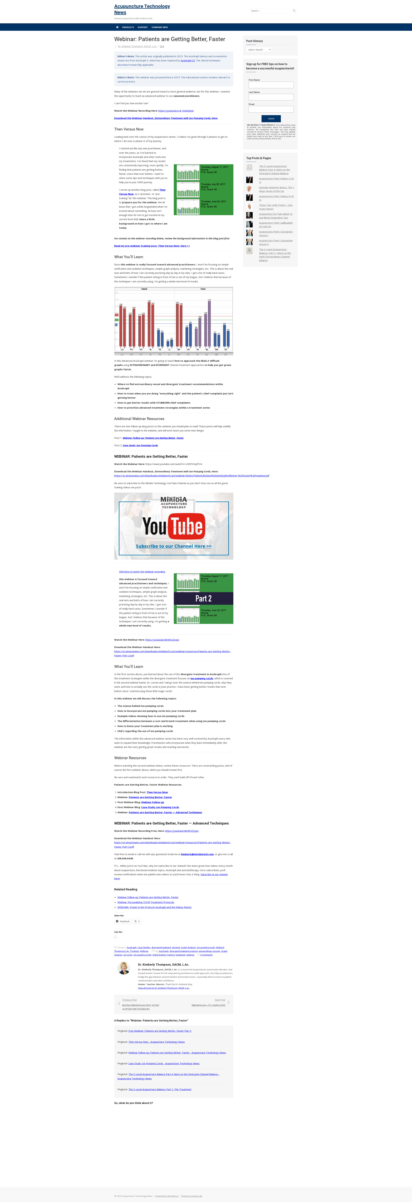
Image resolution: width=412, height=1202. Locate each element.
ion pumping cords (206, 947)
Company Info (160, 27)
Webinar (144, 951)
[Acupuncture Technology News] (117, 27)
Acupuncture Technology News (142, 9)
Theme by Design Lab (191, 1196)
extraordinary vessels (209, 951)
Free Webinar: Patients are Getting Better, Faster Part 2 (159, 1030)
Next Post (208, 1002)
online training (159, 954)
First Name (254, 80)
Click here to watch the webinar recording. (142, 571)
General (176, 947)
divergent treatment (161, 947)
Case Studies (144, 947)
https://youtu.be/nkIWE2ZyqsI (162, 639)
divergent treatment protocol (184, 951)
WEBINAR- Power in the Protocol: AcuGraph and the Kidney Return (154, 907)
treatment (180, 954)
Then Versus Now (157, 792)
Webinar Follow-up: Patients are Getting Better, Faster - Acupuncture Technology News (177, 1052)
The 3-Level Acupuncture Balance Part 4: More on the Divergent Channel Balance (274, 169)
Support (143, 27)
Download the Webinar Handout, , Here (166, 118)
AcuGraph (132, 947)
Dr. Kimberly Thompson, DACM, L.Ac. (137, 46)
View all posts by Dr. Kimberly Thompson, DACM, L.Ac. (163, 988)
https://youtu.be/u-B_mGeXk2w (176, 110)
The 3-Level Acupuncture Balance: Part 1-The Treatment (159, 1089)
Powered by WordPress (166, 1196)
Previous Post (140, 1004)
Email (251, 104)
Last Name (254, 92)
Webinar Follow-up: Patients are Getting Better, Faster (147, 897)
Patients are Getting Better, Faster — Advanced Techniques (165, 812)
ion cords (127, 954)
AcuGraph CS (188, 60)
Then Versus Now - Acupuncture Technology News (156, 1041)
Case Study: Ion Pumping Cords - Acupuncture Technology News (164, 1063)
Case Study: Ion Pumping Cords (160, 807)
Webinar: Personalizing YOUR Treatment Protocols (145, 902)
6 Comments (206, 954)
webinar (190, 954)
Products (128, 27)
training (171, 954)
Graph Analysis (188, 947)
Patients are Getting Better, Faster (150, 797)
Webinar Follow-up (152, 802)
